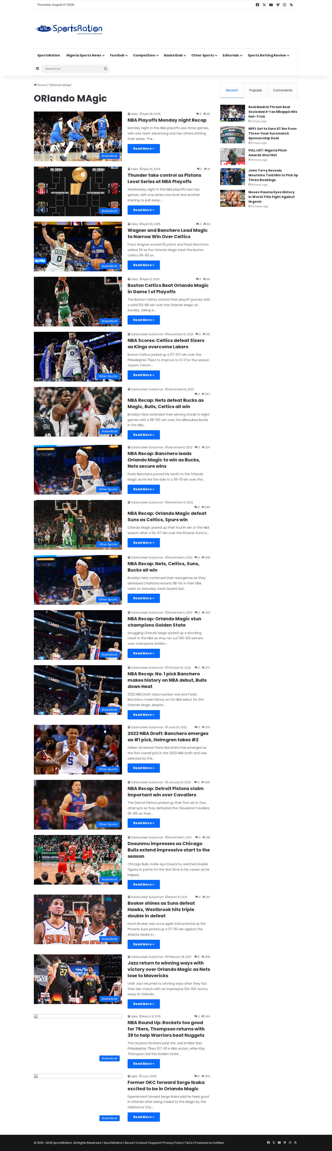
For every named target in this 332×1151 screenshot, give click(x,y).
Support (155, 1143)
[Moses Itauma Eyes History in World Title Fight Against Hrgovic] (232, 198)
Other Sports (202, 55)
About (129, 1143)
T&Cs (189, 1143)
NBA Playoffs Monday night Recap (167, 120)
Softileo (218, 1143)
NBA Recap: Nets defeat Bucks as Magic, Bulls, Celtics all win (166, 403)
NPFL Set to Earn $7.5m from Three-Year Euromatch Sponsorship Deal (272, 133)
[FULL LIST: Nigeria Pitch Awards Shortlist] (232, 156)
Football (117, 55)
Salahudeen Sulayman (147, 334)
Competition (144, 55)
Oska (134, 114)
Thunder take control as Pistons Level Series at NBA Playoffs (164, 178)
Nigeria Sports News (83, 55)
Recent (232, 90)
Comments (282, 90)
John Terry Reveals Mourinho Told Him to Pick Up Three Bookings (273, 175)
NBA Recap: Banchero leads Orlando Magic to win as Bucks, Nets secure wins (164, 459)
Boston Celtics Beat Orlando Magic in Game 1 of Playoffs (168, 288)
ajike (134, 1016)
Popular (255, 90)
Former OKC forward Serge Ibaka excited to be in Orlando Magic (166, 1085)
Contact (141, 1143)
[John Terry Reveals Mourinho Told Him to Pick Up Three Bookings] (232, 176)
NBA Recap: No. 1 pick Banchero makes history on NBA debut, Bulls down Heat (167, 680)
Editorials (231, 55)
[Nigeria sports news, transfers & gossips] (69, 29)
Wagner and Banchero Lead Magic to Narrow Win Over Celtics (168, 233)
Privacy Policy (173, 1143)
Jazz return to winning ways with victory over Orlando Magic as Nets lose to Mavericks (169, 969)
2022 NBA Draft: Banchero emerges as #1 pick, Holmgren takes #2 (168, 736)
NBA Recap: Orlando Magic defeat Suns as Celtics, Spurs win (167, 516)
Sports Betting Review (267, 55)
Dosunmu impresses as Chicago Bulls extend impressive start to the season (169, 849)
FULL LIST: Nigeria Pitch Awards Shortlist (267, 152)
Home (41, 85)
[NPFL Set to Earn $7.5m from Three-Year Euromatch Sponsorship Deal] (232, 134)
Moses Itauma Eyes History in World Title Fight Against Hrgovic (271, 197)
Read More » (143, 148)
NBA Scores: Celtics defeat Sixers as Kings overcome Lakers (166, 343)
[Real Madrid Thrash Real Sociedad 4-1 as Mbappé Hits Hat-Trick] (232, 113)
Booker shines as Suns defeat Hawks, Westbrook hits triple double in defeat (161, 909)
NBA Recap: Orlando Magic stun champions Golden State (164, 622)
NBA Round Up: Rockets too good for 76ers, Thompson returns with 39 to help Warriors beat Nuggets (166, 1028)
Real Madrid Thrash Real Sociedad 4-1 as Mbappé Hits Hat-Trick (272, 112)
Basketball (173, 55)
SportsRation (48, 55)
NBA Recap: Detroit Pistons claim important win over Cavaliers (166, 791)
